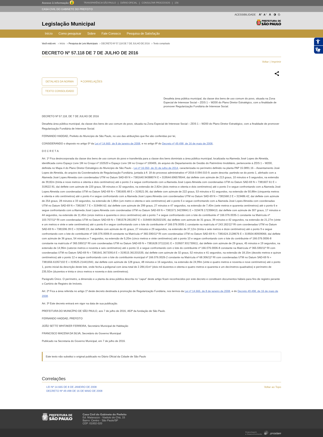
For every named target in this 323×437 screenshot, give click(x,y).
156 (177, 2)
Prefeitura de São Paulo (268, 24)
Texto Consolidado (59, 90)
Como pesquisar (70, 33)
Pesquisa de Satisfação (143, 33)
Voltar (265, 61)
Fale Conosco (111, 33)
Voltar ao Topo (272, 386)
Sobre (91, 33)
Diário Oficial (128, 2)
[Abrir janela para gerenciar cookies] (278, 14)
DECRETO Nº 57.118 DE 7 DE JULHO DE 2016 (125, 43)
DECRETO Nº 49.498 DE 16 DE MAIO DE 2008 (74, 390)
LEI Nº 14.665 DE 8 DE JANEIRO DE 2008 (71, 386)
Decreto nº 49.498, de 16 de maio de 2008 (187, 143)
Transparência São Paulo (100, 2)
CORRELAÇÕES (92, 81)
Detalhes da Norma (60, 81)
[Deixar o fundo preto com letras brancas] (274, 14)
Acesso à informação (55, 2)
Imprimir (276, 61)
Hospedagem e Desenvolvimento (263, 432)
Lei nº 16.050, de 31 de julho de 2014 (156, 167)
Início (49, 33)
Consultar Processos (156, 2)
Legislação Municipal (68, 24)
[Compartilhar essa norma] (276, 75)
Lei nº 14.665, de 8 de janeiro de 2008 (117, 143)
